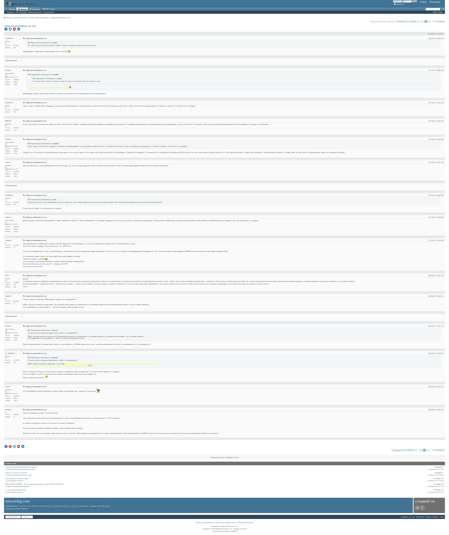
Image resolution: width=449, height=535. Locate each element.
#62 (442, 70)
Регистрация (435, 2)
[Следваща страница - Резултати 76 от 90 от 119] (433, 21)
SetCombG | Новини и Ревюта (427, 517)
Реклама (250, 522)
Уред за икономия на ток (20, 26)
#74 (442, 387)
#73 (442, 353)
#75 (442, 410)
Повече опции (438, 12)
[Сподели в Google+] (10, 447)
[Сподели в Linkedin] (18, 30)
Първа (414, 21)
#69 (442, 240)
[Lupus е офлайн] (11, 77)
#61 (442, 38)
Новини (11, 9)
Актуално (36, 9)
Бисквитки (241, 522)
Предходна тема (217, 457)
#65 (442, 139)
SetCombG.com (11, 506)
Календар (23, 12)
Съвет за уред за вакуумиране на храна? (21, 467)
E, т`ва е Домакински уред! (15, 490)
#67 (442, 195)
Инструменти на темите (435, 33)
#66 (442, 162)
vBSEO (234, 531)
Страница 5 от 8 (403, 21)
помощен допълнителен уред (16, 478)
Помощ (423, 2)
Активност (10, 12)
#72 (442, 326)
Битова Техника (20, 18)
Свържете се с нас (408, 517)
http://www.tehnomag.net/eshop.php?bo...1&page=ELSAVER (45, 264)
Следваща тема (231, 457)
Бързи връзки (48, 12)
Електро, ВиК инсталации (39, 18)
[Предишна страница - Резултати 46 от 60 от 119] (418, 21)
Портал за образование (205, 522)
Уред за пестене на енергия (16, 473)
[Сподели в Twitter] (10, 30)
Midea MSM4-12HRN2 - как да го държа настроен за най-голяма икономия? (34, 484)
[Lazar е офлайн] (11, 169)
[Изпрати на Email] (14, 30)
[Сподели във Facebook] (6, 30)
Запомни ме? (400, 4)
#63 (442, 103)
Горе (442, 517)
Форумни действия (34, 12)
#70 (442, 275)
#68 (442, 217)
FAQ (16, 12)
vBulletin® (224, 526)
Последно (439, 21)
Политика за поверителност (225, 522)
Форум (23, 9)
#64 (442, 121)
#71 (442, 296)
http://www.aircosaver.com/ (33, 266)
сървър (52, 9)
